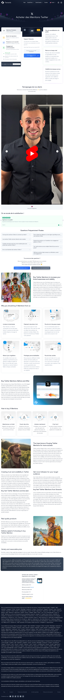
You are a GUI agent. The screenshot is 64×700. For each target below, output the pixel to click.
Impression (11, 692)
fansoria (32, 587)
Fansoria (8, 2)
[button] (33, 2)
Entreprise (59, 692)
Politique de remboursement (48, 692)
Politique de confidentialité (22, 692)
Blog (4, 692)
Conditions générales (34, 692)
